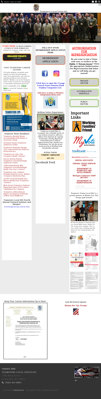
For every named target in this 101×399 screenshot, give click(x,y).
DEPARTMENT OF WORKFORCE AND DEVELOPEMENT (84, 170)
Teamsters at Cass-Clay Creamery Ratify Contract (14, 155)
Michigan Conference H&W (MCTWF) (84, 177)
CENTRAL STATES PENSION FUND (84, 164)
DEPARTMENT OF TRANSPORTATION (84, 182)
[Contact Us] (93, 2)
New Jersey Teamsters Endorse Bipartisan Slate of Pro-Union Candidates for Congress (17, 187)
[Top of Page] (76, 380)
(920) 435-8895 (15, 2)
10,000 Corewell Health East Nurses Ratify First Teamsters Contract (16, 180)
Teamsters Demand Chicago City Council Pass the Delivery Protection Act (16, 149)
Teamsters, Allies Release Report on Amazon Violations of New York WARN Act (16, 194)
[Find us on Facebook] (96, 2)
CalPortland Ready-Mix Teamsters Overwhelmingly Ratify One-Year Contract (15, 167)
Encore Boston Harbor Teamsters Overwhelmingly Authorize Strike (15, 161)
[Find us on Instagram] (99, 2)
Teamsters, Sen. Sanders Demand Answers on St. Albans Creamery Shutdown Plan (17, 174)
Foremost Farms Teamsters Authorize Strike (15, 144)
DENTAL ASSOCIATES (84, 160)
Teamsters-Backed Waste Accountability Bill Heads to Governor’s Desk (15, 138)
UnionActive (19, 390)
